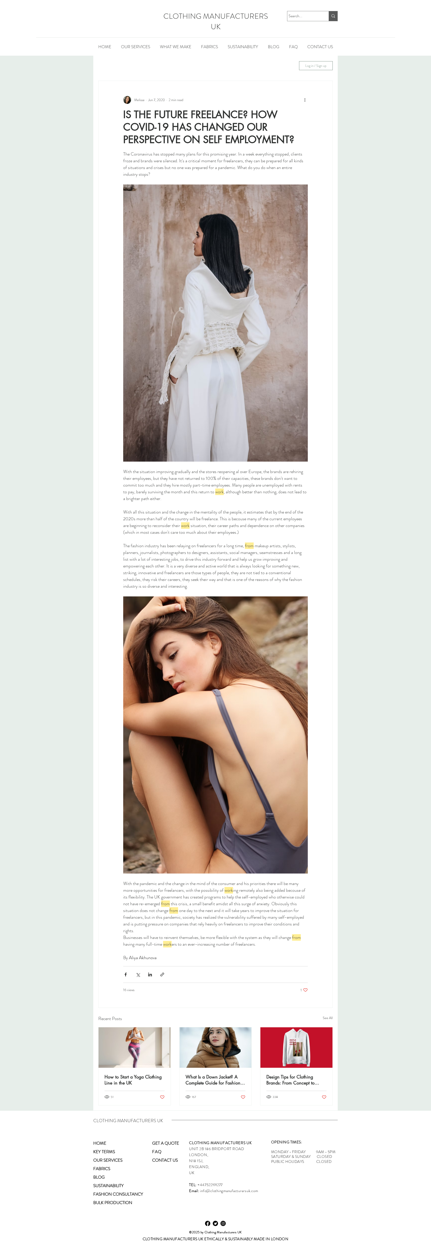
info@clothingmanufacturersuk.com (229, 1191)
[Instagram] (223, 1223)
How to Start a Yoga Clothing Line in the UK (133, 1080)
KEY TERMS (104, 1152)
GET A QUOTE (165, 1143)
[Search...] (333, 16)
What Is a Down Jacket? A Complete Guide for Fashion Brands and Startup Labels (213, 1080)
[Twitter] (215, 1223)
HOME (99, 1143)
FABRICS (192, 66)
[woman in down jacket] (216, 1047)
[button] (175, 46)
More (255, 66)
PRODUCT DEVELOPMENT (148, 66)
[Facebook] (207, 1223)
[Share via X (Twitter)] (137, 974)
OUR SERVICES (107, 1160)
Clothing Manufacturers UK (223, 1232)
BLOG (99, 1177)
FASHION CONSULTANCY (118, 1194)
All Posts (105, 66)
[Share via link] (162, 974)
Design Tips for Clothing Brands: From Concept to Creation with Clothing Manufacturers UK (290, 1080)
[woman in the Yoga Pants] (135, 1047)
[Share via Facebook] (125, 974)
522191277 (214, 1185)
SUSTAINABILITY (226, 66)
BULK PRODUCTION (112, 1203)
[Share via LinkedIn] (150, 974)
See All (328, 1017)
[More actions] (305, 100)
